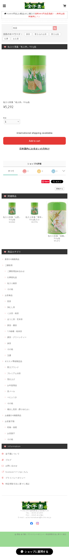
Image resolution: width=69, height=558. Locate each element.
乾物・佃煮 (12, 427)
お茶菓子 (11, 433)
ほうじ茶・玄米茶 (15, 319)
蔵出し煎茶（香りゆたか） (18, 409)
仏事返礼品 (12, 277)
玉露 (9, 355)
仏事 (6, 38)
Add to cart (34, 140)
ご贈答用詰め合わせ (16, 271)
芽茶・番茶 (12, 325)
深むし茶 (11, 307)
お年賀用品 (12, 385)
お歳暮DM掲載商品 (13, 415)
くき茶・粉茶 (13, 313)
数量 (5, 118)
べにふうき (12, 397)
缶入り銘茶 (12, 283)
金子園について (12, 454)
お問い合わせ (11, 466)
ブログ (8, 460)
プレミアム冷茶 (14, 373)
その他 (10, 289)
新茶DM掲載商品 (12, 259)
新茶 (28, 34)
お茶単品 (9, 295)
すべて (11, 171)
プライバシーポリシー (15, 478)
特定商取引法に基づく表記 (17, 484)
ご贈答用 (9, 265)
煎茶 (9, 301)
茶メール (11, 391)
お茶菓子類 (9, 421)
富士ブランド (13, 367)
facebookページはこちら (16, 472)
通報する (59, 189)
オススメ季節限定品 (13, 361)
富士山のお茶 (41, 34)
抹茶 (9, 343)
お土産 (16, 38)
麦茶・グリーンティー (16, 337)
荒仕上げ (11, 379)
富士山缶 (55, 34)
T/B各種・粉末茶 (14, 331)
